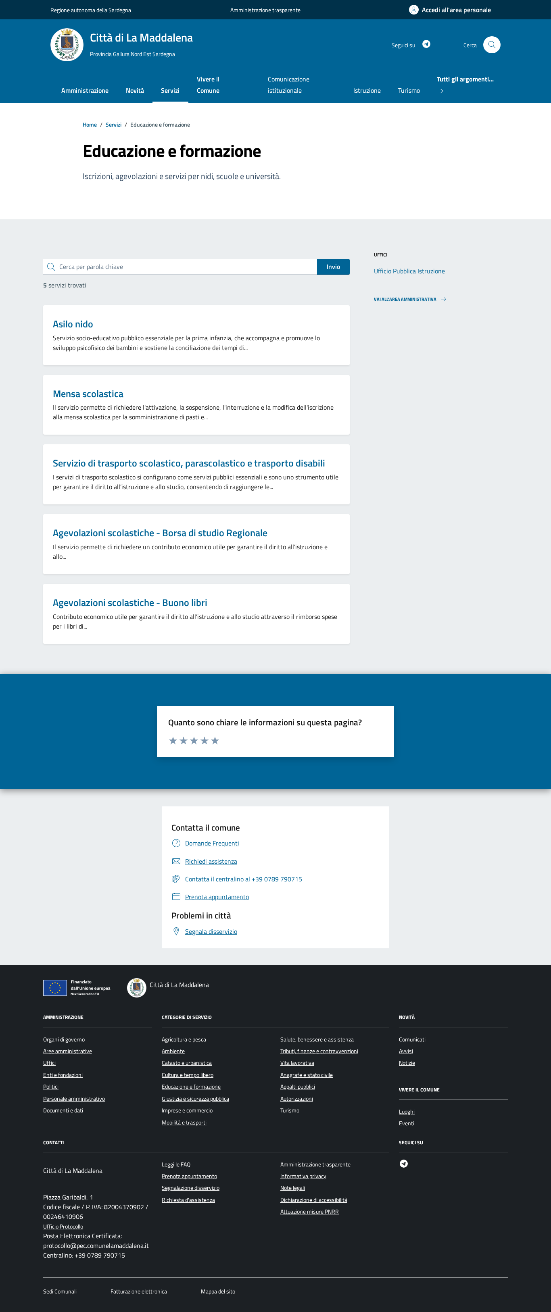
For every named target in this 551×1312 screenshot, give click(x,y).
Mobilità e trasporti (184, 1122)
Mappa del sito (218, 1291)
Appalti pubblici (297, 1086)
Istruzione (367, 90)
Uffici (49, 1062)
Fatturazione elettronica (139, 1291)
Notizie (407, 1062)
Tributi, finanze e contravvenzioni (319, 1051)
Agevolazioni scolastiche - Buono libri (130, 602)
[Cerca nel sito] (492, 45)
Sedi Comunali (60, 1291)
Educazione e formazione (191, 1086)
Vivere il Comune (208, 84)
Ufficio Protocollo (63, 1226)
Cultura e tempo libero (187, 1074)
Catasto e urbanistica (187, 1062)
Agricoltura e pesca (184, 1039)
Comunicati (412, 1039)
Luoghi (407, 1111)
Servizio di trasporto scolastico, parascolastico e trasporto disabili (189, 463)
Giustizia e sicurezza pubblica (195, 1098)
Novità (135, 90)
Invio (333, 266)
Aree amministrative (67, 1051)
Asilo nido (73, 324)
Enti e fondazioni (63, 1074)
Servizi (170, 90)
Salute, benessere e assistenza (317, 1039)
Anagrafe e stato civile (306, 1074)
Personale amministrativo (74, 1098)
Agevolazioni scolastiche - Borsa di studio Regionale (160, 533)
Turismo (409, 90)
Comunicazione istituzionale (288, 84)
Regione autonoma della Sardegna (90, 10)
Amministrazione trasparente (265, 10)
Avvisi (406, 1051)
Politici (50, 1086)
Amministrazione (85, 90)
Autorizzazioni (296, 1098)
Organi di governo (64, 1039)
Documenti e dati (63, 1110)
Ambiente (173, 1051)
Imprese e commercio (187, 1110)
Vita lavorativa (297, 1062)
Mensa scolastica (88, 394)
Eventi (406, 1123)
